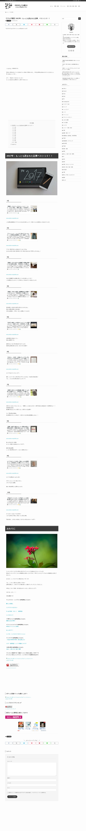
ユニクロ (65, 125)
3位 (15, 130)
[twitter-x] (73, 0)
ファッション (65, 114)
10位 (16, 142)
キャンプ (65, 106)
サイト (8, 787)
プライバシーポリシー (67, 117)
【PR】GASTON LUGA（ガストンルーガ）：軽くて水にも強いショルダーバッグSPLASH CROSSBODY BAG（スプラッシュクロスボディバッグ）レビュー (71, 74)
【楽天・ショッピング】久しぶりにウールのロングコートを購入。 (71, 69)
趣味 (64, 177)
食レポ (64, 180)
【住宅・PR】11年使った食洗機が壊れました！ (70, 65)
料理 (64, 151)
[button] (8, 24)
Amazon (64, 91)
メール (9, 782)
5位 (15, 133)
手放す (64, 146)
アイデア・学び (66, 104)
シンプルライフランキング (11, 668)
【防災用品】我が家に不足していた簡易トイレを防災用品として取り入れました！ (71, 79)
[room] (77, 0)
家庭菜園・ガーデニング (68, 140)
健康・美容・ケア (66, 132)
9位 (15, 140)
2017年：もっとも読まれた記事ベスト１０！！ (23, 125)
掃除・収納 (65, 148)
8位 (15, 138)
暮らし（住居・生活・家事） (69, 153)
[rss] (78, 0)
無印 (64, 161)
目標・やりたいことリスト (68, 164)
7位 (15, 137)
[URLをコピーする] (54, 24)
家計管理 (65, 143)
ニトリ (64, 112)
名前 (8, 777)
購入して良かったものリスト (69, 174)
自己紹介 (65, 169)
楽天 (64, 159)
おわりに (14, 144)
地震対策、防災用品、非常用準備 (69, 135)
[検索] (80, 0)
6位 (15, 135)
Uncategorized (66, 101)
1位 (15, 127)
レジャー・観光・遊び (67, 127)
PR (63, 98)
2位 (15, 128)
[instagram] (75, 0)
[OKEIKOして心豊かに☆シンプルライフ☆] (17, 6)
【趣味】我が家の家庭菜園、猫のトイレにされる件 (71, 61)
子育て (64, 138)
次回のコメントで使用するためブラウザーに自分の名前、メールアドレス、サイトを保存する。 (27, 792)
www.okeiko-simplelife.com (12, 218)
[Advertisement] (31, 50)
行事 (64, 172)
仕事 (64, 130)
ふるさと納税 (65, 119)
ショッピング (65, 109)
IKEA (64, 96)
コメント (9, 761)
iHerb (64, 93)
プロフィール (71, 46)
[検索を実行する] (79, 18)
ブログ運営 (8, 20)
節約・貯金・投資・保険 (68, 167)
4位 (15, 132)
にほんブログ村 (9, 660)
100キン (64, 88)
